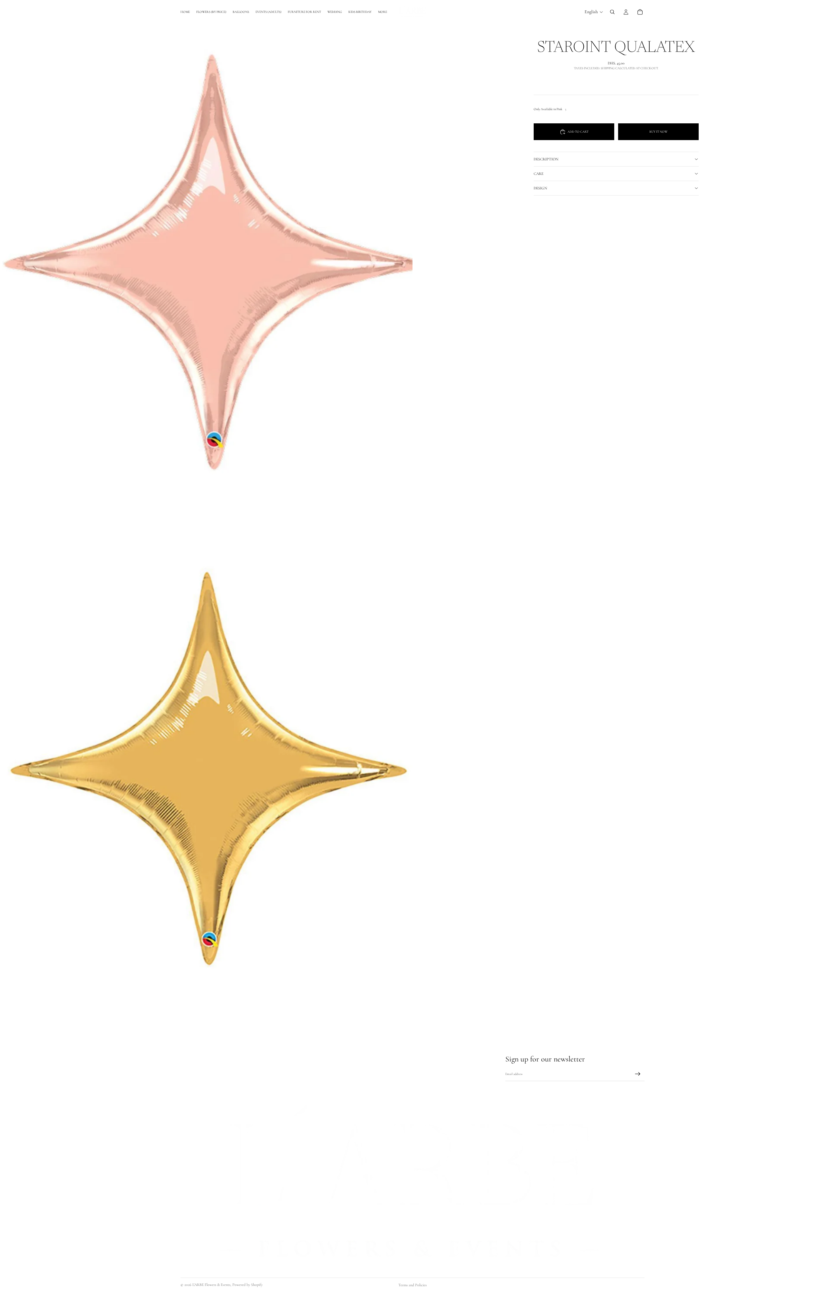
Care (538, 173)
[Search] (612, 12)
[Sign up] (638, 1074)
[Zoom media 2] (206, 773)
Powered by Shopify (247, 1284)
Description (546, 159)
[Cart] (640, 12)
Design (540, 188)
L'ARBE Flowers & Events (211, 1284)
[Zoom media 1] (206, 257)
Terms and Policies (412, 1285)
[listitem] (382, 12)
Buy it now (658, 132)
